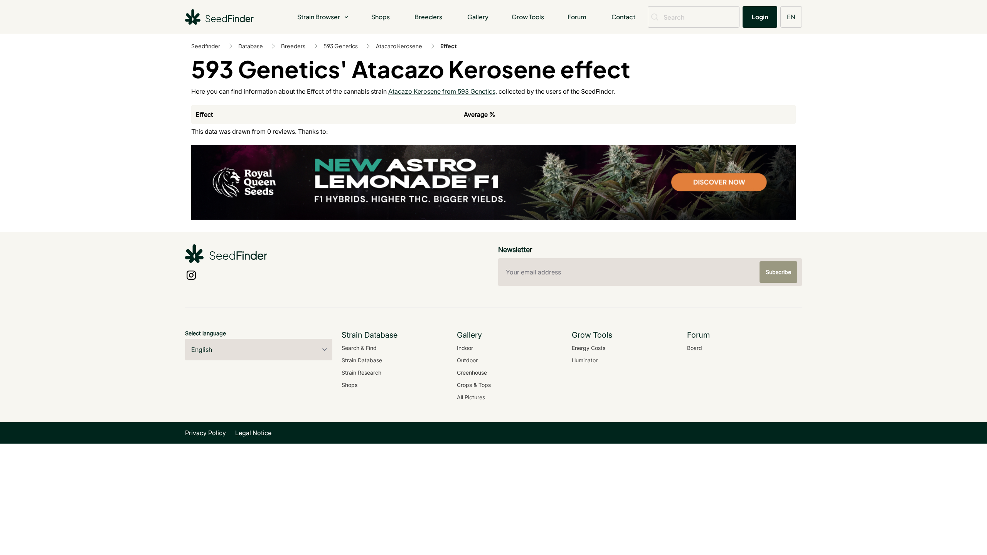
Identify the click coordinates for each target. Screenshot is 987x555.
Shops (380, 17)
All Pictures (471, 397)
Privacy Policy (205, 433)
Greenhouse (472, 372)
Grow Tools (528, 17)
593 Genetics (340, 45)
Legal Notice (253, 433)
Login (760, 17)
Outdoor (467, 360)
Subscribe (778, 272)
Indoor (465, 348)
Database (250, 45)
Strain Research (361, 372)
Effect (448, 45)
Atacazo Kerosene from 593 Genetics (441, 91)
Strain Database (362, 360)
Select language (205, 333)
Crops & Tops (474, 385)
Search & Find (359, 348)
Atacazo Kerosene (399, 45)
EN (791, 17)
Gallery (477, 17)
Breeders (428, 17)
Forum (577, 17)
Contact (623, 17)
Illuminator (585, 360)
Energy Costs (588, 348)
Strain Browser (318, 17)
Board (694, 348)
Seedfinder (205, 45)
